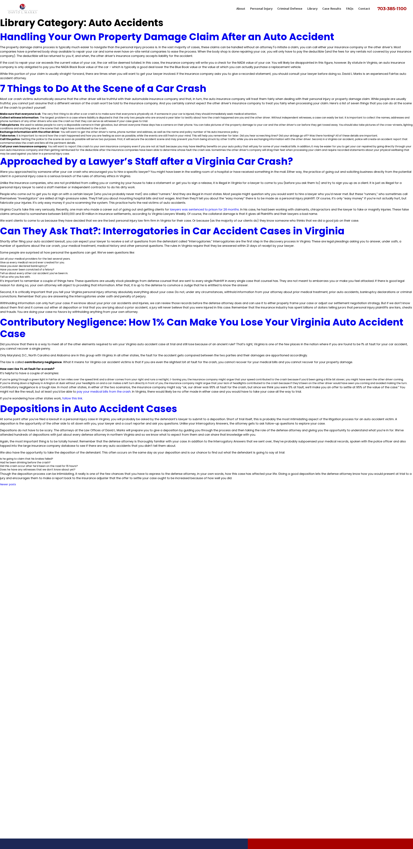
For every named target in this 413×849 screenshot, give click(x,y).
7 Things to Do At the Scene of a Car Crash (103, 88)
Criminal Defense (289, 8)
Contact (364, 8)
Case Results (331, 8)
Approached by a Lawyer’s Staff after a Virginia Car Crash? (146, 161)
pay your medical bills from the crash (104, 392)
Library (312, 8)
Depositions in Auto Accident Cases (88, 408)
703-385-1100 (392, 8)
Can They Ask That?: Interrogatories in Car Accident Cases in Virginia (172, 231)
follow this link (72, 398)
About (240, 8)
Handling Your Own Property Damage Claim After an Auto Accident (167, 37)
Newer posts (8, 484)
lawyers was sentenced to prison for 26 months (204, 209)
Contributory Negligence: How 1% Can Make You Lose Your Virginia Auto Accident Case (201, 328)
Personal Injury (261, 8)
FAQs (349, 8)
